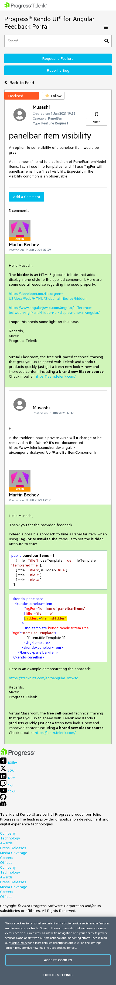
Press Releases (13, 847)
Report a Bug (58, 70)
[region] (58, 951)
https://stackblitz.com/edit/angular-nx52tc (43, 678)
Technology (10, 838)
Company (8, 833)
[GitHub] (3, 798)
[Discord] (3, 805)
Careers (6, 857)
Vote (97, 121)
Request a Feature (58, 58)
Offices (6, 862)
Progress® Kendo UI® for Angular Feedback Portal (49, 22)
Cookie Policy (19, 943)
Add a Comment (26, 196)
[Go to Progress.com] (17, 755)
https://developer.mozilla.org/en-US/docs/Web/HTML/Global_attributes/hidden (48, 296)
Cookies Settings (57, 975)
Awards (6, 843)
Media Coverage (13, 852)
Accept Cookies (58, 960)
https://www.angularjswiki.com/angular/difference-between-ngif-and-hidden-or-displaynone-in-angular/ (54, 310)
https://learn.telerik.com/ (55, 376)
